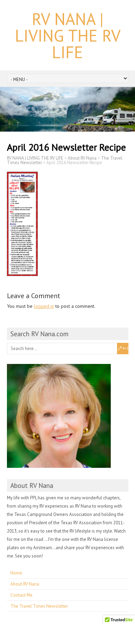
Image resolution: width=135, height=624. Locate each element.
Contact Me (21, 595)
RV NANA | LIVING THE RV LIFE (67, 35)
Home (16, 573)
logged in (44, 306)
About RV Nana (24, 584)
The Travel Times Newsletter (39, 606)
